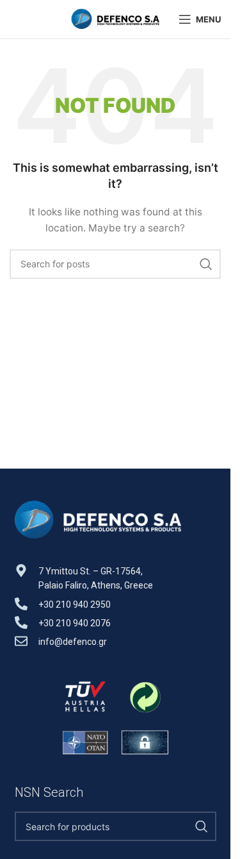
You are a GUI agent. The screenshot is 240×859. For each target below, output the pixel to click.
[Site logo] (115, 18)
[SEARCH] (206, 264)
